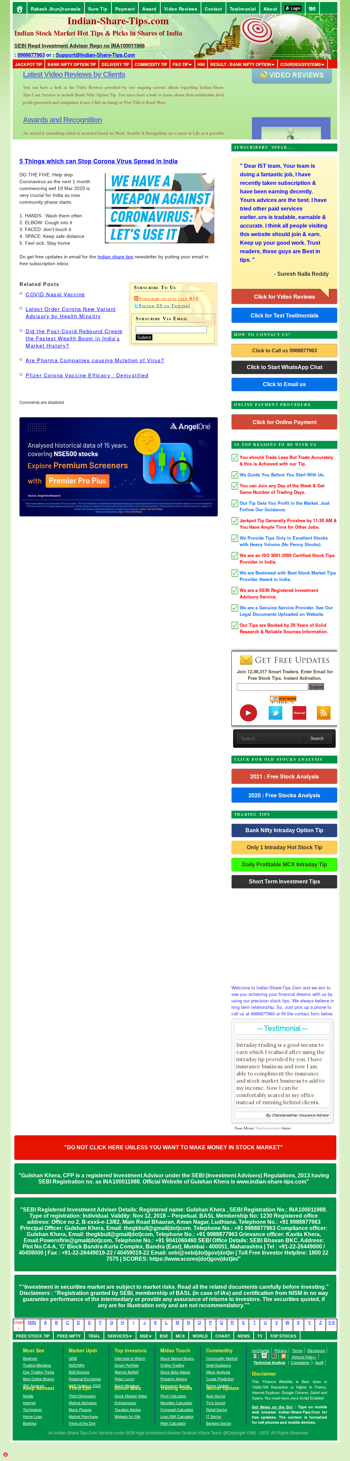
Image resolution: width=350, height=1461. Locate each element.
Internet (29, 1402)
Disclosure (316, 1350)
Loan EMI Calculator (177, 1416)
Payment (125, 8)
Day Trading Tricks (38, 1372)
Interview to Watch (130, 1358)
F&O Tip (180, 64)
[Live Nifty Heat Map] (274, 1356)
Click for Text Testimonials (285, 315)
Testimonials (267, 1128)
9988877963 (31, 54)
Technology (32, 1409)
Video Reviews (181, 8)
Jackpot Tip (28, 64)
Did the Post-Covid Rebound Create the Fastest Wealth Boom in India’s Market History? (74, 338)
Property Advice (173, 1378)
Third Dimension (82, 1395)
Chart (222, 1336)
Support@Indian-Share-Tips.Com (95, 54)
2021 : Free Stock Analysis (284, 776)
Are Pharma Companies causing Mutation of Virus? (95, 360)
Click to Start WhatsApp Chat (284, 367)
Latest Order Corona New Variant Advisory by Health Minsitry (71, 312)
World (200, 1336)
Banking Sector (218, 1423)
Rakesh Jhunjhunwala (56, 8)
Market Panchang (83, 1416)
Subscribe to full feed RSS (169, 298)
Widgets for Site (127, 1416)
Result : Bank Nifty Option (240, 64)
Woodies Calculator (176, 1402)
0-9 (331, 1322)
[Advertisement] (284, 934)
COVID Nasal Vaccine (55, 294)
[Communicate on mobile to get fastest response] (255, 1356)
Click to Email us (284, 384)
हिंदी (312, 8)
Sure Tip (98, 8)
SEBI (73, 1358)
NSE (144, 1336)
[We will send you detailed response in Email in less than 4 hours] (264, 1356)
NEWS (244, 1336)
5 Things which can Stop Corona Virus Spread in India (98, 161)
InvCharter (261, 1350)
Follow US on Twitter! (164, 305)
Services (118, 1336)
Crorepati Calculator (176, 1409)
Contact (213, 8)
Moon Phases (80, 1409)
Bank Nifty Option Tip (72, 64)
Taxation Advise (128, 1409)
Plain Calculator (173, 1423)
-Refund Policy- (304, 1356)
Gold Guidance (218, 1365)
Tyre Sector (216, 1402)
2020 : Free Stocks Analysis (284, 795)
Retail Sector (216, 1409)
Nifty (32, 1322)
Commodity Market (222, 1358)
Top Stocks (283, 1336)
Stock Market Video (131, 1395)
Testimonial (243, 8)
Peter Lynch (124, 1378)
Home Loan (32, 1416)
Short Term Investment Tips (284, 881)
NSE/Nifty (77, 1365)
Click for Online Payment (285, 422)
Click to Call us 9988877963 (284, 350)
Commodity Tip (151, 64)
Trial (94, 1336)
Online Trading (172, 1365)
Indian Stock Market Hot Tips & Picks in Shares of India (98, 33)
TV (259, 1336)
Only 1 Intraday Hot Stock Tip (284, 847)
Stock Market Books (177, 1358)
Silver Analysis (218, 1372)
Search (317, 738)
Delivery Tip (115, 64)
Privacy (280, 1350)
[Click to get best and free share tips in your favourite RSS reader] (284, 1356)
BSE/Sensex (79, 1372)
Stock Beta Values (175, 1372)
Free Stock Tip (33, 1336)
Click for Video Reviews (284, 296)
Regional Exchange (85, 1378)
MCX (180, 1336)
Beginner (30, 1358)
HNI (201, 64)
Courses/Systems (300, 64)
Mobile (28, 1395)
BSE (164, 1336)
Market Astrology (83, 1402)
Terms (297, 1350)
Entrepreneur (125, 1402)
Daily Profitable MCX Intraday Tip (284, 864)
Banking (29, 1423)
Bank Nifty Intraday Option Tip (284, 830)
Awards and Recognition (62, 74)
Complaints (300, 1362)
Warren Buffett (126, 1372)
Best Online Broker (38, 1378)
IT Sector (213, 1416)
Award (149, 8)
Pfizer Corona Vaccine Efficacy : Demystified (87, 375)
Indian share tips (115, 256)
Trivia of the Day (82, 1423)
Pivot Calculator (173, 1395)
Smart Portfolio (127, 1365)
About (270, 8)
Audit (319, 1362)
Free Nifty (69, 1336)
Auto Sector (216, 1395)
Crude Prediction (220, 1378)
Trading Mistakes (37, 1365)
